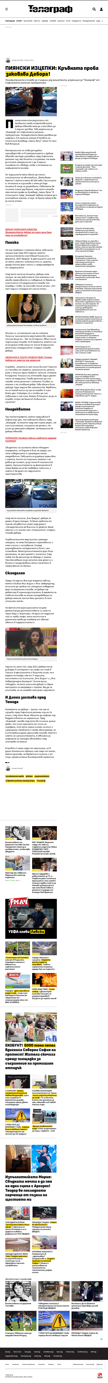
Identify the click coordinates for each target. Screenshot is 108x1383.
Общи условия (28, 1376)
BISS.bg (93, 1352)
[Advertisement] (31, 802)
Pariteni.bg (70, 1352)
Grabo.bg (37, 1356)
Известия (100, 1364)
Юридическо (89, 21)
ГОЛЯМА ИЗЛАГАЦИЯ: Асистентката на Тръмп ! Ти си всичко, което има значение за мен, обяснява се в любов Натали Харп (44, 1098)
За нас (7, 1364)
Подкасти (76, 21)
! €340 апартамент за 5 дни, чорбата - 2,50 (44, 1128)
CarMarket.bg (82, 1352)
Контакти (41, 1364)
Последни (10, 21)
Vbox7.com (17, 1352)
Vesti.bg (37, 1352)
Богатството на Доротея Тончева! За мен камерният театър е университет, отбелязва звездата (17, 847)
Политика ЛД (90, 1364)
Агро (68, 21)
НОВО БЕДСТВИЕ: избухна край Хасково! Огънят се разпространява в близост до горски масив (44, 994)
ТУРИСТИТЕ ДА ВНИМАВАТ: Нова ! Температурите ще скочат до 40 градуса (17, 1129)
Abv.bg (7, 1352)
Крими (53, 21)
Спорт (19, 21)
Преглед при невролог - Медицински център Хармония (16, 875)
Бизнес (61, 21)
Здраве (45, 21)
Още (98, 21)
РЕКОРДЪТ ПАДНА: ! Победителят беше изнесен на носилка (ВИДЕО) (44, 1227)
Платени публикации (28, 1364)
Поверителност (78, 1364)
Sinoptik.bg (57, 1356)
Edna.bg (47, 1356)
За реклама (15, 1364)
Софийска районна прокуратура (20, 781)
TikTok (59, 1364)
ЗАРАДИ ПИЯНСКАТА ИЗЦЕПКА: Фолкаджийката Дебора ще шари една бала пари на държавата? (28, 232)
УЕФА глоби (26, 932)
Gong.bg (28, 1352)
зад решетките (42, 776)
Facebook (51, 1364)
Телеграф (41, 781)
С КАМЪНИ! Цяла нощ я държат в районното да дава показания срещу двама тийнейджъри (17, 1098)
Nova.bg (60, 1352)
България (28, 21)
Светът (37, 21)
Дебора (29, 776)
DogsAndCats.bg (11, 1356)
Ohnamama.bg (26, 1356)
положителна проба (15, 776)
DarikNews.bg (48, 1352)
